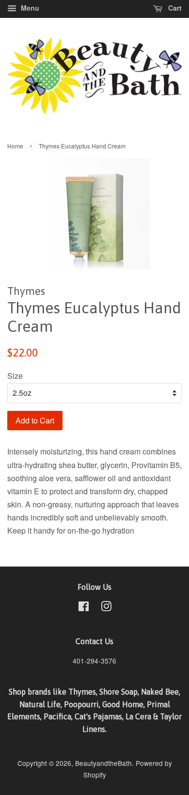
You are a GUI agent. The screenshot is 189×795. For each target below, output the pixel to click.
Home (15, 146)
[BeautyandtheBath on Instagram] (106, 608)
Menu (29, 8)
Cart (174, 8)
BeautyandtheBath (103, 763)
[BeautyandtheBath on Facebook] (83, 608)
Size (15, 375)
